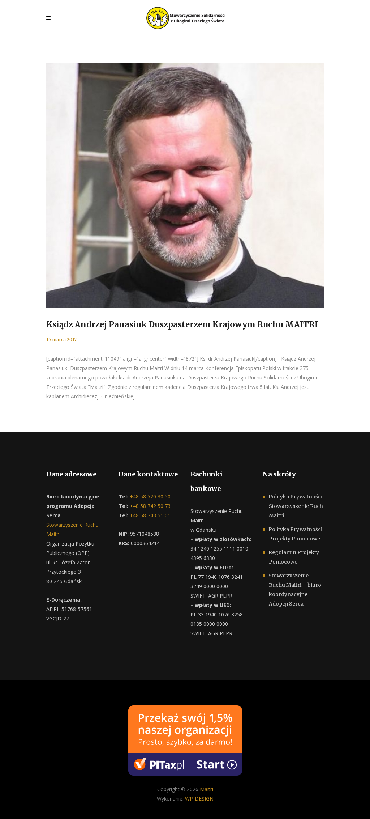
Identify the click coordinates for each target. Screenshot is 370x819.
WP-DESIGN (199, 798)
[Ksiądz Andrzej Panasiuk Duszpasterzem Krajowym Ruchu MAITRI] (185, 185)
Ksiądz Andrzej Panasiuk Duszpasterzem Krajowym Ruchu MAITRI (182, 324)
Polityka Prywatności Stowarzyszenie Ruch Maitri (295, 506)
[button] (14, 804)
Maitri (206, 789)
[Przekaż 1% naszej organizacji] (185, 740)
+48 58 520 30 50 (149, 496)
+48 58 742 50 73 (149, 505)
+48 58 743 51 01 (149, 515)
